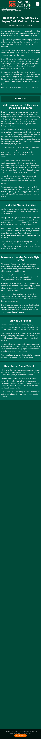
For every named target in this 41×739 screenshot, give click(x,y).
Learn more (28, 733)
